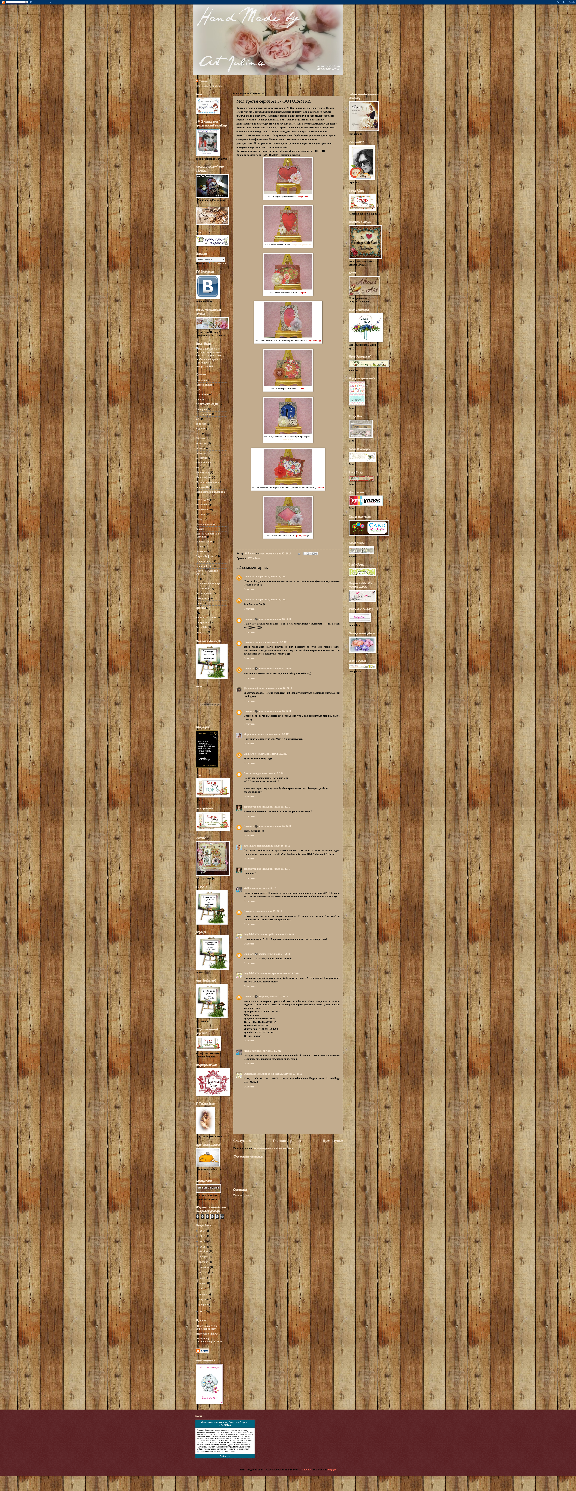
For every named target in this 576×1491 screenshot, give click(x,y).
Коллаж (200, 438)
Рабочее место (204, 541)
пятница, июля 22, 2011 (268, 911)
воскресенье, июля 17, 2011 (270, 576)
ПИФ (199, 519)
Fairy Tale (201, 627)
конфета (201, 448)
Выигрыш (201, 409)
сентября (204, 1267)
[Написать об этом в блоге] (307, 553)
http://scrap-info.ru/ (207, 1333)
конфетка (201, 453)
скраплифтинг (204, 566)
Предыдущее (333, 1141)
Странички (202, 588)
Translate (220, 263)
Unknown (204, 81)
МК (198, 467)
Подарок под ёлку (206, 524)
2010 (203, 1311)
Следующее (242, 1141)
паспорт (200, 514)
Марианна (250, 734)
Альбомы (201, 379)
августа (203, 1272)
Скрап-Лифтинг (205, 556)
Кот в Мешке (203, 462)
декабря (204, 1251)
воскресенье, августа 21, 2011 (285, 1073)
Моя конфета (203, 477)
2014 (203, 1230)
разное (200, 546)
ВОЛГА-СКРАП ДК (207, 404)
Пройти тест (225, 1456)
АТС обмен (254, 558)
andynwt (307, 1469)
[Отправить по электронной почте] (304, 553)
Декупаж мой (204, 414)
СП (198, 578)
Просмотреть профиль (209, 85)
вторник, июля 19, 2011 (265, 888)
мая (201, 1288)
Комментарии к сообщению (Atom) (274, 1148)
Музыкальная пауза (207, 482)
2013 (203, 1236)
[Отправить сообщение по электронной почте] (299, 553)
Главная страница (287, 1141)
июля (202, 1277)
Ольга (247, 773)
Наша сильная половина (210, 491)
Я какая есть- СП (206, 617)
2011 (203, 1246)
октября (204, 1261)
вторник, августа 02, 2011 (273, 996)
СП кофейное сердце (208, 583)
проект (200, 528)
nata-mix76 (288, 440)
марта (202, 1299)
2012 (203, 1241)
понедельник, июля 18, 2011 (274, 619)
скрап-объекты (205, 561)
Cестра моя (202, 622)
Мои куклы (202, 472)
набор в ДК (202, 487)
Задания (201, 428)
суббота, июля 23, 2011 (281, 934)
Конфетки (201, 457)
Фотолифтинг (204, 593)
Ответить (249, 589)
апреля (203, 1294)
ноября (203, 1256)
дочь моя (201, 423)
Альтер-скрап (204, 384)
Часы (199, 603)
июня (202, 1283)
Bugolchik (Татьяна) (302, 245)
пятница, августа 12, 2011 (266, 1050)
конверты (201, 443)
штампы (201, 607)
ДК (197, 418)
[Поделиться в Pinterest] (316, 553)
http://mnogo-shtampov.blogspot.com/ (209, 1340)
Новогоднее (203, 499)
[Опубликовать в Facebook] (313, 553)
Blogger (331, 1469)
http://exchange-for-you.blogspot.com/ (207, 1327)
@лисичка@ (251, 688)
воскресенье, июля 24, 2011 (274, 953)
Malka (321, 487)
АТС (198, 389)
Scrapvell (201, 632)
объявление (203, 504)
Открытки (202, 509)
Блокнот (201, 399)
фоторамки (202, 598)
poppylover (250, 806)
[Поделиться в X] (310, 553)
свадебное (202, 551)
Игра (199, 433)
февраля (204, 1304)
